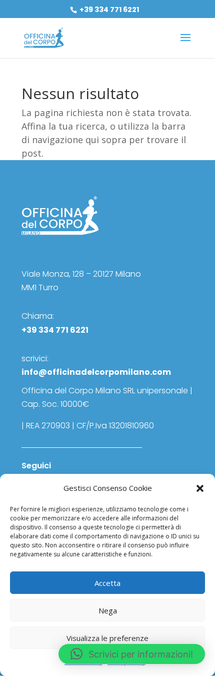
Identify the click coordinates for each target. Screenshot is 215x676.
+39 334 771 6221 (108, 10)
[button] (200, 488)
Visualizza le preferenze (107, 638)
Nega (107, 610)
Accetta (107, 583)
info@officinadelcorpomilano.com (96, 372)
